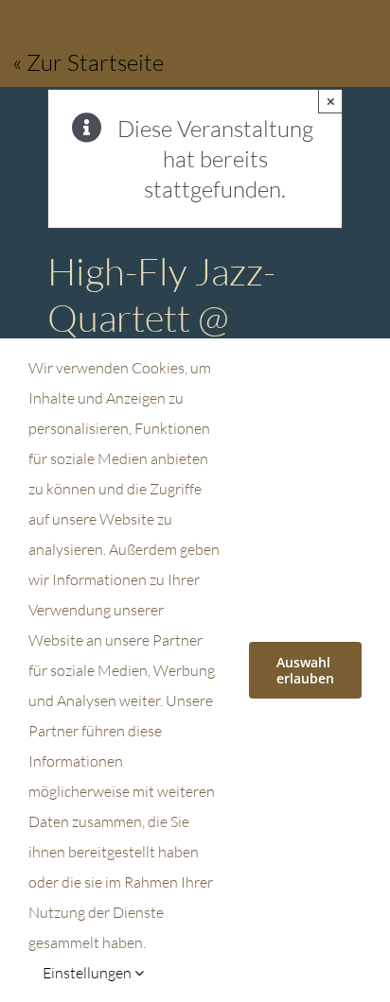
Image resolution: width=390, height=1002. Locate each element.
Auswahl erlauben (305, 670)
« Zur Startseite (88, 62)
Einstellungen (88, 972)
